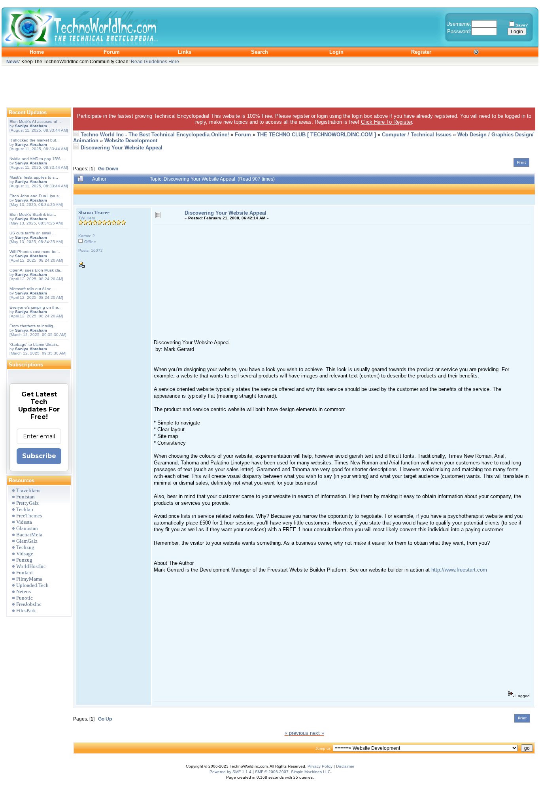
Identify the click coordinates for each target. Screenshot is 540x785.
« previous (296, 733)
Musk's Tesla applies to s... (33, 177)
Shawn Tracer (94, 212)
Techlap (24, 509)
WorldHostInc (31, 566)
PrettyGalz (27, 503)
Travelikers (28, 490)
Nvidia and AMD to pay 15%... (36, 159)
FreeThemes (29, 516)
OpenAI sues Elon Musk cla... (36, 270)
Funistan (25, 497)
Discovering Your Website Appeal (121, 148)
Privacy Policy (320, 766)
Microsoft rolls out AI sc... (32, 289)
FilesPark (26, 610)
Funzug (24, 560)
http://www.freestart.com (459, 570)
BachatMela (29, 535)
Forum (243, 135)
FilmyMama (29, 579)
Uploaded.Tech (32, 585)
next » (317, 733)
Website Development (130, 140)
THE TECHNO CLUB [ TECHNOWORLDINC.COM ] (316, 135)
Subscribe (39, 456)
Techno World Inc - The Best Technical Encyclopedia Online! (155, 135)
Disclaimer (345, 766)
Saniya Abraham (31, 126)
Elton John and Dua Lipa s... (35, 196)
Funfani (24, 573)
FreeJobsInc (29, 604)
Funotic (24, 598)
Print (521, 162)
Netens (23, 591)
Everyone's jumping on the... (35, 307)
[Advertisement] (270, 84)
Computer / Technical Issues (416, 135)
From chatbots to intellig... (33, 326)
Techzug (25, 547)
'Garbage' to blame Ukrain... (34, 344)
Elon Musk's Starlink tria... (32, 214)
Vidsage (24, 554)
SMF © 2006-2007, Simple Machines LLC (292, 772)
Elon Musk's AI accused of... (35, 121)
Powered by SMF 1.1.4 (230, 772)
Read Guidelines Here (155, 61)
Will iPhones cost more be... (34, 251)
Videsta (24, 522)
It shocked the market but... (34, 140)
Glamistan (27, 528)
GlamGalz (27, 541)
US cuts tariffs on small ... (32, 233)
